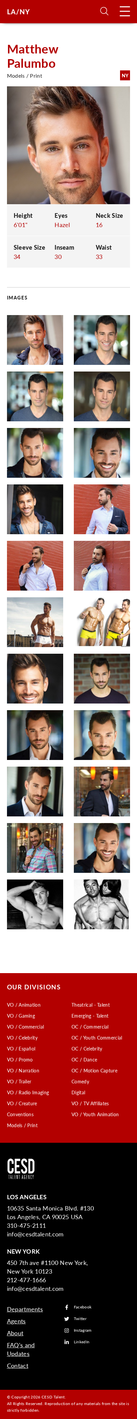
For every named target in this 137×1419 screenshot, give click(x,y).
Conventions (20, 1114)
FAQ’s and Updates (21, 1349)
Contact (17, 1365)
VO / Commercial (25, 1026)
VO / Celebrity (22, 1037)
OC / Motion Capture (94, 1070)
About (15, 1333)
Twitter (80, 1318)
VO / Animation (24, 1004)
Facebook (83, 1307)
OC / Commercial (90, 1026)
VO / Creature (22, 1103)
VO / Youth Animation (95, 1114)
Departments (25, 1309)
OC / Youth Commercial (96, 1037)
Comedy (80, 1081)
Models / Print (22, 1125)
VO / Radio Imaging (28, 1092)
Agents (16, 1321)
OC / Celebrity (86, 1048)
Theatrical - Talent (90, 1004)
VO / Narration (23, 1070)
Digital (78, 1092)
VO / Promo (20, 1059)
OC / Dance (84, 1059)
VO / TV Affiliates (90, 1103)
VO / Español (21, 1048)
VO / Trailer (19, 1081)
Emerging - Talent (89, 1015)
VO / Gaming (21, 1015)
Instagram (83, 1330)
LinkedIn (82, 1342)
